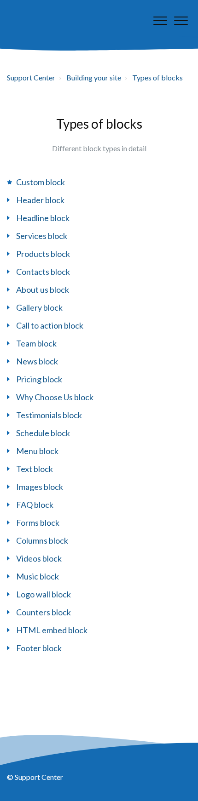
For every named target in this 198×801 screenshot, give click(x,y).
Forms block (37, 522)
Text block (34, 469)
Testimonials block (49, 415)
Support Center (31, 77)
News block (37, 361)
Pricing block (39, 379)
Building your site (93, 77)
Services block (41, 236)
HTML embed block (51, 630)
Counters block (43, 612)
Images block (39, 487)
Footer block (39, 648)
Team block (36, 343)
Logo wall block (43, 594)
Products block (43, 254)
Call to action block (49, 325)
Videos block (39, 558)
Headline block (43, 218)
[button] (180, 20)
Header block (40, 200)
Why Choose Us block (54, 397)
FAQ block (34, 505)
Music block (37, 576)
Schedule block (43, 433)
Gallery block (39, 307)
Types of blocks (157, 77)
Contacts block (43, 272)
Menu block (37, 451)
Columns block (42, 540)
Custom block (40, 182)
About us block (42, 289)
